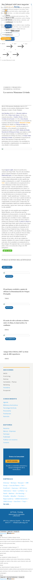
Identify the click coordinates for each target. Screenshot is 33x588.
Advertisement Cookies (8, 567)
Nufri (3, 183)
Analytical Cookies (7, 557)
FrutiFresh (6, 488)
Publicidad (6, 437)
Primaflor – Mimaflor (9, 496)
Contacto (6, 442)
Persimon (21, 496)
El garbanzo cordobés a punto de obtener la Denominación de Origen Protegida (16, 291)
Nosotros (6, 428)
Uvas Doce (17, 501)
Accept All (16, 531)
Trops (24, 501)
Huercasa (15, 488)
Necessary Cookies (7, 537)
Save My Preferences (12, 577)
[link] (5, 98)
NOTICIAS (17, 89)
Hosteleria (6, 388)
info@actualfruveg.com (20, 522)
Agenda (5, 402)
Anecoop (6, 483)
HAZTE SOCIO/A (12, 461)
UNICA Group (7, 501)
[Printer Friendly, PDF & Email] (7, 251)
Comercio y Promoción (11, 87)
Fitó (22, 485)
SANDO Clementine (21, 499)
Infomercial (8, 89)
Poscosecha (7, 411)
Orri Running (20, 493)
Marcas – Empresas (9, 431)
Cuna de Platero (14, 485)
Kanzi (14, 491)
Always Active (16, 537)
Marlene (11, 493)
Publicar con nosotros (10, 440)
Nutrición (6, 416)
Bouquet (21, 483)
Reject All (10, 531)
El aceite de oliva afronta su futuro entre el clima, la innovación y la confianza (16, 322)
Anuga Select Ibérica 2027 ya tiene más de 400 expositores (15, 352)
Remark (14, 547)
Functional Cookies (7, 547)
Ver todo (6, 267)
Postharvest (7, 414)
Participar (6, 434)
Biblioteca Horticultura (10, 405)
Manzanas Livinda (25, 123)
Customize (3, 531)
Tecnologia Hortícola (9, 408)
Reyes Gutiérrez (8, 499)
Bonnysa (13, 483)
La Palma (21, 491)
